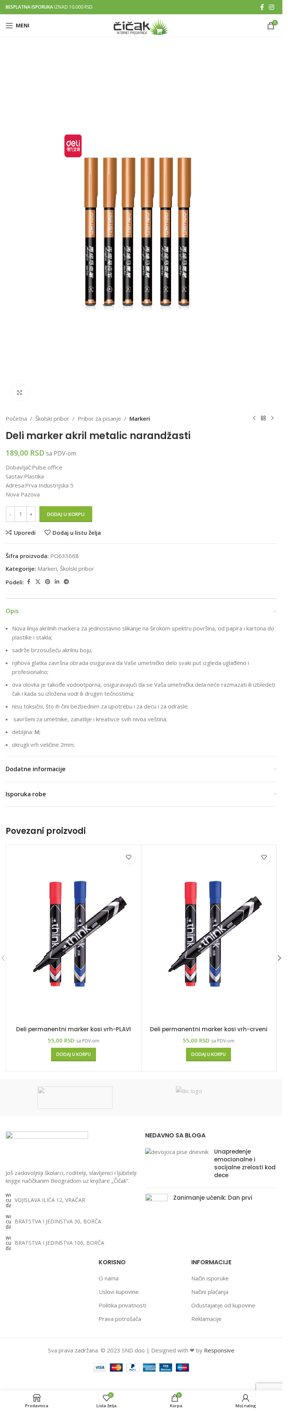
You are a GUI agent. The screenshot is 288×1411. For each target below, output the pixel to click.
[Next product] (272, 418)
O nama (108, 1278)
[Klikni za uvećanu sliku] (19, 392)
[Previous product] (254, 418)
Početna (16, 418)
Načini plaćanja (209, 1291)
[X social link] (38, 582)
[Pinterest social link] (47, 582)
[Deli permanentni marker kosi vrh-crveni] (208, 934)
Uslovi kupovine (119, 1291)
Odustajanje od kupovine (223, 1305)
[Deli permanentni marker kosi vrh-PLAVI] (73, 934)
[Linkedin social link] (57, 582)
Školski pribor (52, 418)
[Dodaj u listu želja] (128, 857)
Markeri (139, 418)
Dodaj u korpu (66, 514)
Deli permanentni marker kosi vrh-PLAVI (73, 1029)
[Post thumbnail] (176, 1165)
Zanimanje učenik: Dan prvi (212, 1198)
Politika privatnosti (122, 1305)
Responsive (219, 1350)
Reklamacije (206, 1318)
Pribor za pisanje (99, 418)
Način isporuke (210, 1278)
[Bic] (213, 1097)
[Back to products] (263, 418)
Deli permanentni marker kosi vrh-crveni (208, 1029)
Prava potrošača (120, 1318)
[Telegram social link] (66, 582)
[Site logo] (141, 25)
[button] (73, 1054)
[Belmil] (75, 1097)
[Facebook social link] (262, 7)
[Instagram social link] (272, 7)
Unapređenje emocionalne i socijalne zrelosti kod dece (245, 1163)
